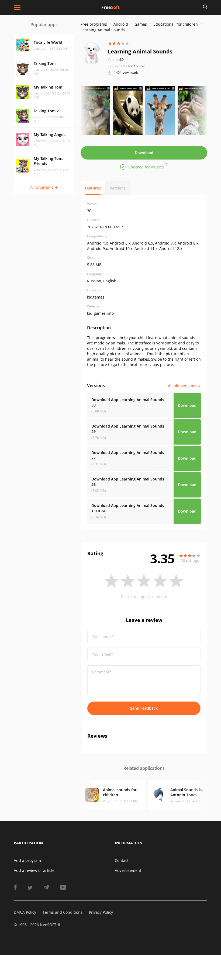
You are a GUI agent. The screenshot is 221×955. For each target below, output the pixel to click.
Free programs (94, 24)
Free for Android (133, 66)
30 (116, 59)
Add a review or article (34, 870)
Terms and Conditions (62, 912)
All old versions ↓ (184, 385)
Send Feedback (144, 708)
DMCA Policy (25, 912)
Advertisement (128, 870)
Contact (122, 860)
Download (144, 152)
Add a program (27, 860)
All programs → (44, 187)
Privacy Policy (101, 912)
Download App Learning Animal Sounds (127, 402)
